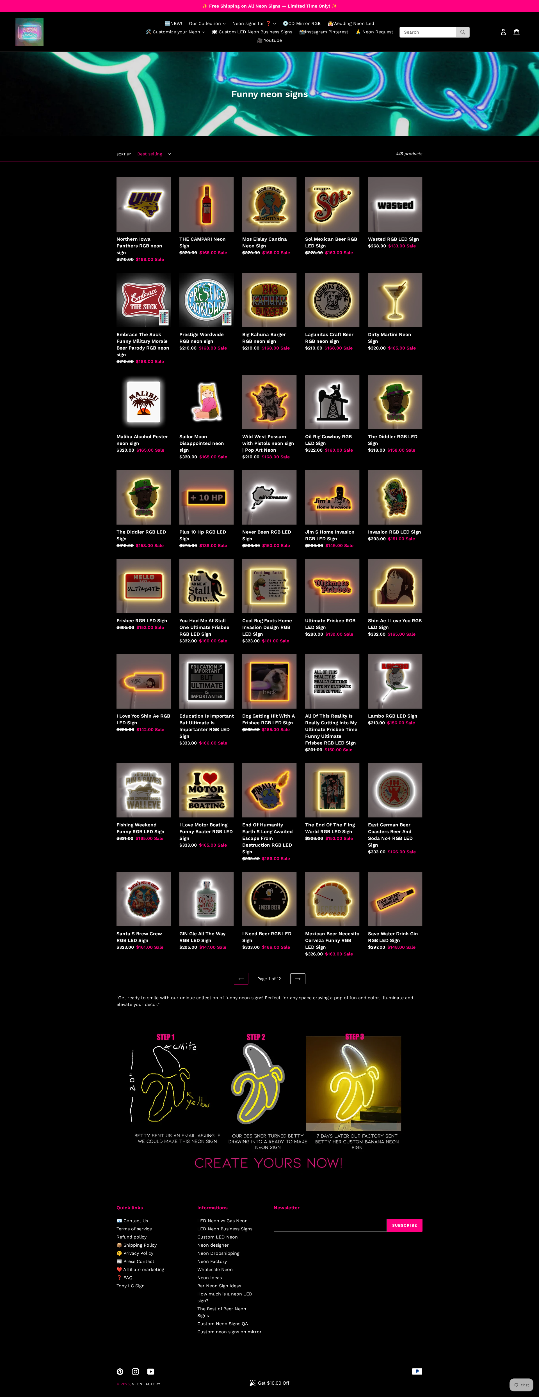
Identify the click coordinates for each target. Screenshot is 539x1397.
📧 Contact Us (132, 1220)
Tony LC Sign (131, 1285)
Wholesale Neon (215, 1269)
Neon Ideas (209, 1277)
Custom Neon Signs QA (222, 1323)
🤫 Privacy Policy (135, 1253)
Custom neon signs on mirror (229, 1331)
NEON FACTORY (146, 1384)
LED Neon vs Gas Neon (222, 1220)
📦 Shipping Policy (137, 1245)
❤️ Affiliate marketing (140, 1269)
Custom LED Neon (217, 1237)
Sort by (124, 154)
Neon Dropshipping (218, 1253)
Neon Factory (212, 1261)
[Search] (462, 32)
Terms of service (134, 1228)
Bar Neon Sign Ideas (219, 1285)
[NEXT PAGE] (297, 978)
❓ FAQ (125, 1277)
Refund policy (132, 1237)
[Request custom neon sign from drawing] (269, 1173)
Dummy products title (47, 4)
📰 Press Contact (135, 1261)
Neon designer (213, 1245)
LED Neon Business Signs (224, 1228)
